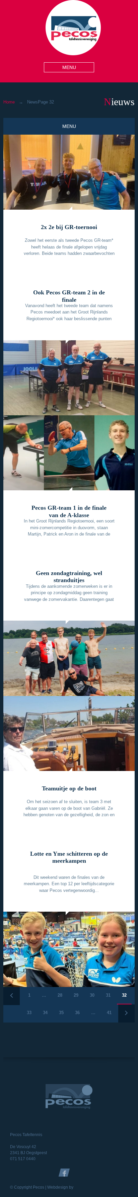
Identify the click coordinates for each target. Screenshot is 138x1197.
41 (109, 1012)
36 (77, 1012)
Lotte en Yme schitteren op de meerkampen (69, 857)
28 (60, 995)
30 (92, 995)
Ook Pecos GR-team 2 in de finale (69, 296)
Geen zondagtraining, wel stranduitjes (69, 577)
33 (29, 1012)
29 (76, 995)
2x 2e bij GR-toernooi (69, 227)
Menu (69, 67)
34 (45, 1012)
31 (108, 995)
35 (61, 1012)
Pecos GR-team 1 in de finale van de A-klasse (69, 511)
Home (9, 101)
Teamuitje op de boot (69, 788)
